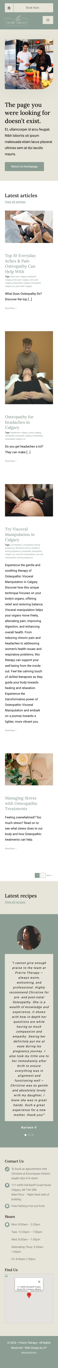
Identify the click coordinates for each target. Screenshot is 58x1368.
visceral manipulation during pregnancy (24, 556)
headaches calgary (19, 432)
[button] (29, 1295)
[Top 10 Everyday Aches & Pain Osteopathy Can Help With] (29, 227)
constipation (16, 544)
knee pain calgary (21, 279)
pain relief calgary (24, 286)
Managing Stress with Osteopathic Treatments (29, 761)
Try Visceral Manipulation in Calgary (29, 492)
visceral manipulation (25, 554)
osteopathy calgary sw (15, 438)
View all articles (15, 202)
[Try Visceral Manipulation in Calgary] (29, 500)
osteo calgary (35, 432)
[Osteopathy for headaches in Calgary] (29, 367)
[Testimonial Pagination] (25, 1135)
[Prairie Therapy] (16, 15)
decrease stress (22, 547)
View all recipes (15, 902)
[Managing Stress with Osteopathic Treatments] (29, 769)
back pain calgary (18, 276)
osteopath (9, 435)
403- (23, 1178)
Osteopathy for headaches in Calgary (29, 362)
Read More (10, 308)
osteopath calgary (23, 435)
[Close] (39, 1282)
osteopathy (37, 435)
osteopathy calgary (21, 282)
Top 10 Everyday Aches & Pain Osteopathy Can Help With (20, 263)
